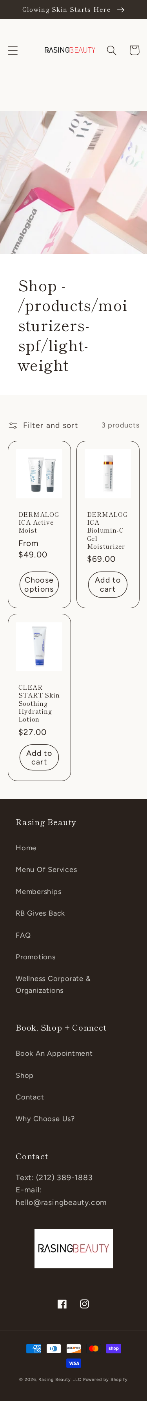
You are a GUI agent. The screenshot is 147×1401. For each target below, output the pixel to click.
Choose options (39, 584)
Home (26, 848)
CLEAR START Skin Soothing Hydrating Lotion (39, 703)
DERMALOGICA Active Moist (38, 522)
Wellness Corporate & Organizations (53, 984)
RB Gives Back (40, 913)
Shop (25, 1075)
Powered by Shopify (105, 1379)
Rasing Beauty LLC (59, 1379)
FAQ (23, 935)
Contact (30, 1097)
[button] (13, 50)
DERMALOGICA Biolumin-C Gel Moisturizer (107, 530)
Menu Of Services (46, 869)
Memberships (39, 891)
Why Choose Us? (45, 1118)
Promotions (36, 957)
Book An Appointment (54, 1053)
